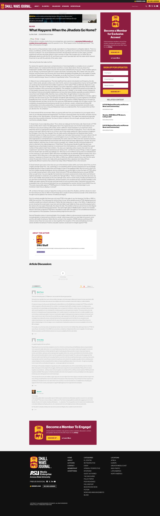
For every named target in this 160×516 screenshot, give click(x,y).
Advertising (72, 471)
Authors (71, 463)
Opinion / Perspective (92, 468)
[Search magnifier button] (146, 6)
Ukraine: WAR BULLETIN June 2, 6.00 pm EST (114, 116)
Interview (87, 471)
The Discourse (89, 476)
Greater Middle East (119, 465)
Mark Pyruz (40, 292)
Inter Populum (75, 6)
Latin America (116, 471)
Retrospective (89, 463)
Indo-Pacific (115, 468)
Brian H (39, 391)
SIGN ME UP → (53, 438)
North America (116, 473)
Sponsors (65, 6)
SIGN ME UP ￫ (115, 52)
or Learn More (66, 438)
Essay (86, 465)
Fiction (86, 489)
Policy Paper (89, 479)
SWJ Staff (42, 245)
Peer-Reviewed (89, 481)
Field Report (89, 484)
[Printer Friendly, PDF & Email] (37, 39)
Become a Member (153, 1)
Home (70, 457)
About (36, 6)
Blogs (32, 26)
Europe (114, 463)
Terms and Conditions (45, 504)
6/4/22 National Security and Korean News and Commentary (115, 126)
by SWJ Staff (33, 34)
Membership (72, 468)
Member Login (140, 1)
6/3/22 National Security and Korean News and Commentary (115, 105)
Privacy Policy (34, 504)
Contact (71, 465)
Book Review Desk (90, 487)
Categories (88, 457)
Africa (113, 460)
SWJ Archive (56, 6)
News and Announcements (94, 492)
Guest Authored (90, 473)
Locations (115, 457)
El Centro (45, 6)
